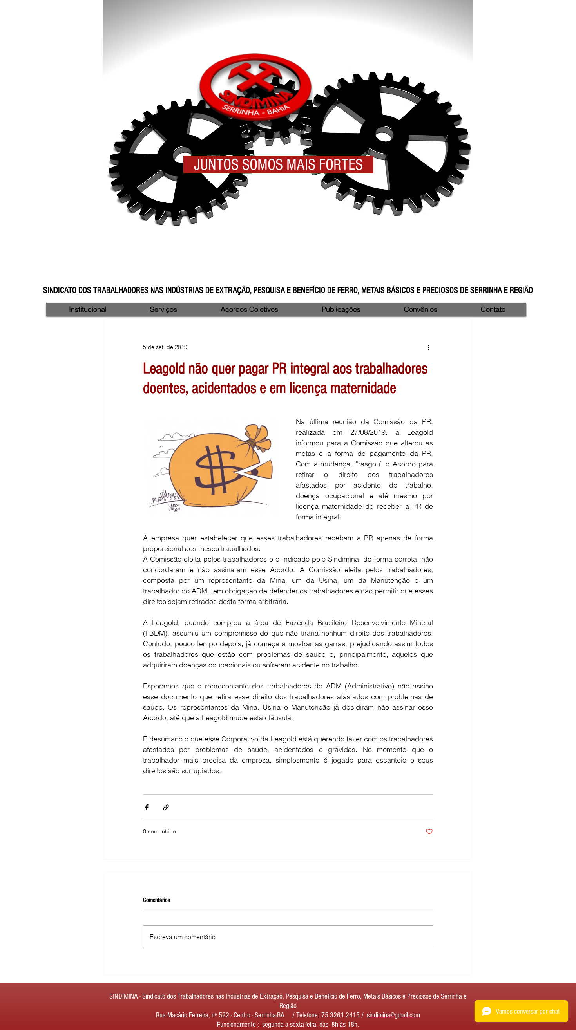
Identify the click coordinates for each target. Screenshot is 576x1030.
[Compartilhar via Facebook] (146, 807)
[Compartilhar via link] (166, 807)
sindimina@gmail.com (393, 1015)
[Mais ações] (428, 347)
